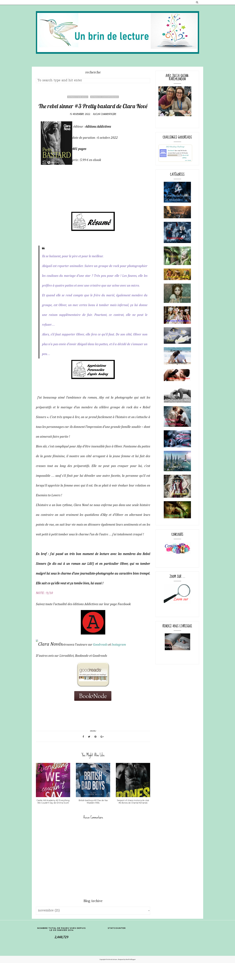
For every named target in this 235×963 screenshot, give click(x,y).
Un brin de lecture (111, 959)
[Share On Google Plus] (102, 737)
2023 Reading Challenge (175, 146)
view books (188, 160)
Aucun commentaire (104, 114)
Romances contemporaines (104, 97)
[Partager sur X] (91, 737)
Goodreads (100, 644)
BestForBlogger (131, 959)
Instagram (119, 644)
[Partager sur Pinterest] (97, 737)
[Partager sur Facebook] (85, 737)
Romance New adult (77, 97)
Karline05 (171, 150)
